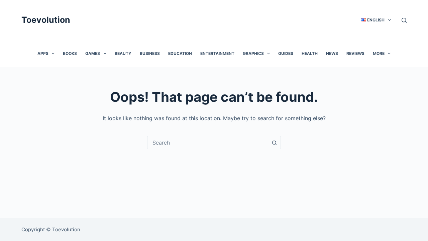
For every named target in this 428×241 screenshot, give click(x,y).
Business (150, 53)
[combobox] (207, 142)
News (332, 53)
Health (310, 53)
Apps (42, 53)
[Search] (404, 20)
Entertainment (217, 53)
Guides (285, 53)
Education (180, 53)
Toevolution (45, 20)
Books (70, 53)
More (379, 53)
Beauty (123, 53)
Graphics (253, 53)
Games (92, 53)
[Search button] (274, 142)
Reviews (355, 53)
